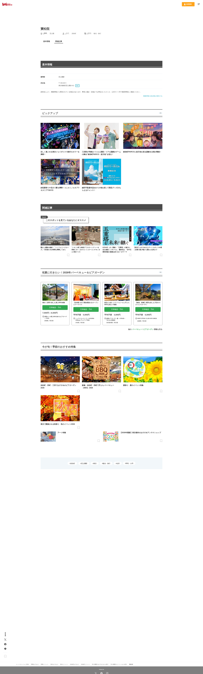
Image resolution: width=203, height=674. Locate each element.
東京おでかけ (54, 664)
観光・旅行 (106, 463)
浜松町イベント (85, 664)
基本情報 (47, 64)
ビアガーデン (148, 329)
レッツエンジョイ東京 (22, 664)
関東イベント (44, 664)
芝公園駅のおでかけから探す (100, 664)
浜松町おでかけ (74, 664)
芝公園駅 (84, 463)
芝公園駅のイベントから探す (119, 664)
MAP (77, 85)
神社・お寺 (129, 463)
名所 (118, 463)
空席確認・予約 (55, 307)
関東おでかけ (35, 664)
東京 (95, 463)
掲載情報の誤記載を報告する (152, 96)
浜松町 (73, 463)
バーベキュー (137, 329)
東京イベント (64, 664)
